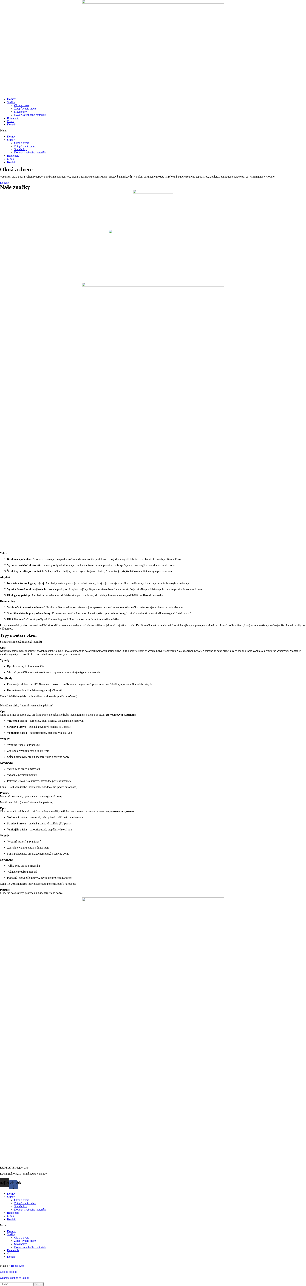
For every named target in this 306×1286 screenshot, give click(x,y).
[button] (153, 130)
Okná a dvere (21, 105)
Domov (11, 98)
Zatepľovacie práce (25, 108)
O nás (10, 121)
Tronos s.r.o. (17, 1265)
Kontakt (11, 124)
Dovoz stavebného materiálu (30, 114)
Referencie (13, 118)
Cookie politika (8, 1271)
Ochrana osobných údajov (14, 1277)
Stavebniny (20, 111)
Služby (11, 102)
